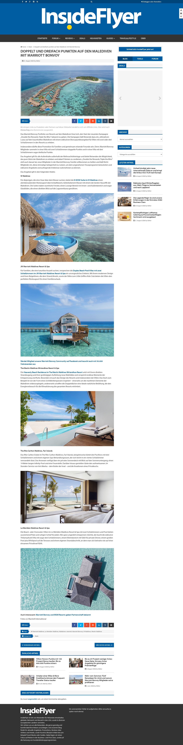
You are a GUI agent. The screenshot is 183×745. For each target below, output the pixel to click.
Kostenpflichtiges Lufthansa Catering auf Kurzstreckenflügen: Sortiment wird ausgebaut (147, 214)
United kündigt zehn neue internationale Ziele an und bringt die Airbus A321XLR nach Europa (147, 170)
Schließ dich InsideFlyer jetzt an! (140, 49)
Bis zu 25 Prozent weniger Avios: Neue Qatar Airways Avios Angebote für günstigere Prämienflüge (98, 662)
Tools (140, 58)
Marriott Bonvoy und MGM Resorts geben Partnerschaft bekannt (63, 614)
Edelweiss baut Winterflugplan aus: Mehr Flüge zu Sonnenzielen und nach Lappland (147, 185)
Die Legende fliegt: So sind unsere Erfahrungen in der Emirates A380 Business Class (147, 200)
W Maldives (87, 631)
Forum (155, 58)
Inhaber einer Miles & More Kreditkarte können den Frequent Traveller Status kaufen (50, 678)
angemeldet (32, 699)
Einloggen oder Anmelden (152, 2)
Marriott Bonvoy (77, 631)
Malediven (62, 631)
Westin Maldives (97, 631)
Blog (125, 58)
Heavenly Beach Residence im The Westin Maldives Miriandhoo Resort (53, 372)
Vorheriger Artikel (31, 645)
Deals (36, 636)
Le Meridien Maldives (52, 631)
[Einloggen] (181, 16)
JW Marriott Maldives (37, 631)
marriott (69, 631)
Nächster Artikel (103, 645)
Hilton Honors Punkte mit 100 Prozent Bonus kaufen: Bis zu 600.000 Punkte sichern (49, 661)
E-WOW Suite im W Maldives (86, 180)
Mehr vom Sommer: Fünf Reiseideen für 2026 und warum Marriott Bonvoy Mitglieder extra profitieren (99, 679)
